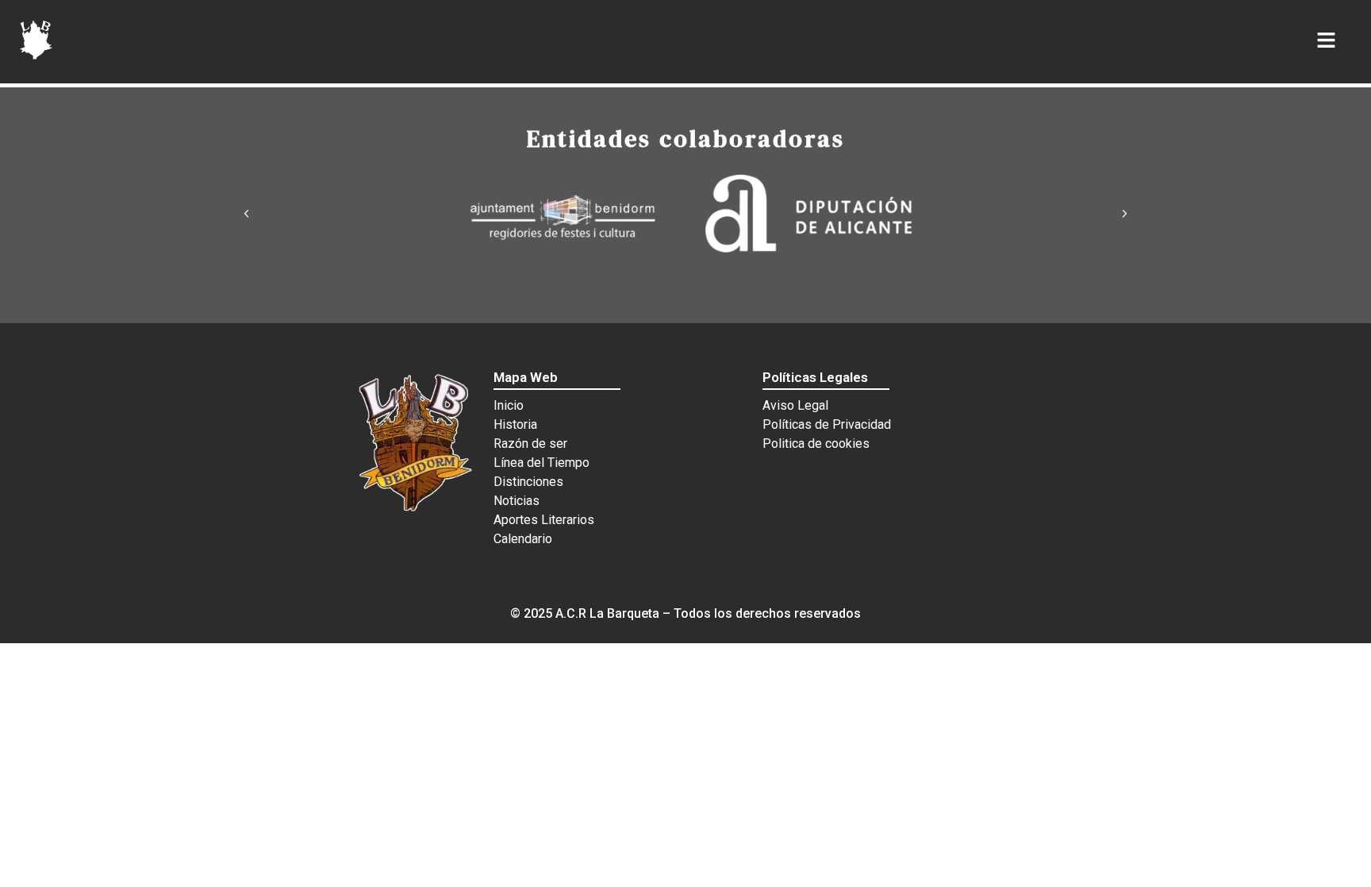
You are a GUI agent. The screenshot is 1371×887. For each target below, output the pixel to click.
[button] (246, 213)
